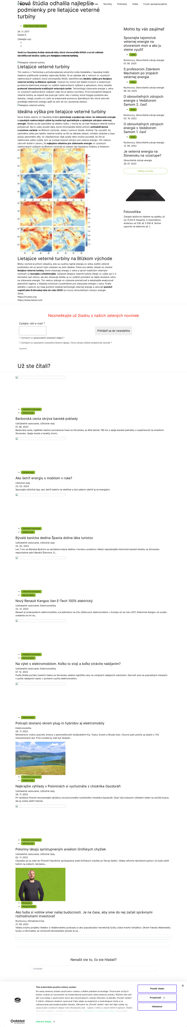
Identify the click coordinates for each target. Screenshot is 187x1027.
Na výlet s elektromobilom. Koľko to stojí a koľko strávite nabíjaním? (68, 664)
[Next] (93, 936)
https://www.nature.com (30, 300)
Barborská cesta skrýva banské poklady (46, 419)
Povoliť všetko (157, 988)
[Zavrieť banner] (183, 986)
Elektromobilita (28, 595)
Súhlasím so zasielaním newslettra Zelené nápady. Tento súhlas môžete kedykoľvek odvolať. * (66, 343)
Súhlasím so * (42, 338)
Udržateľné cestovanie (31, 409)
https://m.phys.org (27, 296)
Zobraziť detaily (43, 1021)
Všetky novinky (145, 171)
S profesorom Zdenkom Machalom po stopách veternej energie (142, 73)
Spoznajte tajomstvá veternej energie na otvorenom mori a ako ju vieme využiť (142, 44)
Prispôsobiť (155, 997)
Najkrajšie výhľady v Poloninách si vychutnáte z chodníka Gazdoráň (68, 786)
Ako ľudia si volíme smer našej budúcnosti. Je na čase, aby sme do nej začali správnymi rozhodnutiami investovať (84, 914)
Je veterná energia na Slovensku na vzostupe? (142, 153)
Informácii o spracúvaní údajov (99, 1011)
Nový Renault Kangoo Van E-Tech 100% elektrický (54, 601)
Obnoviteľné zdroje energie (35, 26)
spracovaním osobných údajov (48, 337)
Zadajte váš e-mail (32, 323)
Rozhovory (129, 60)
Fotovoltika (132, 212)
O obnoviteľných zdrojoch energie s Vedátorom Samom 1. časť (143, 128)
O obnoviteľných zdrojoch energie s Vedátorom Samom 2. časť (143, 100)
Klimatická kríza (29, 906)
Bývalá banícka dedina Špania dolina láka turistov (54, 538)
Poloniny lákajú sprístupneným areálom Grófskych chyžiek (60, 849)
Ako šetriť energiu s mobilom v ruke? (43, 478)
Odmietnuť (157, 1006)
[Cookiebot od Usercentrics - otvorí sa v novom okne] (18, 1022)
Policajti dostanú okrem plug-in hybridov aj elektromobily (59, 723)
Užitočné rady (28, 413)
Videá (133, 55)
